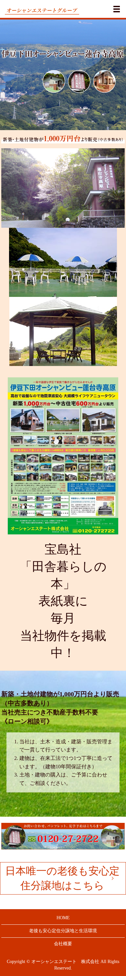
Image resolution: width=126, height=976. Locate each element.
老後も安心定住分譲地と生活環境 (63, 930)
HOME (63, 917)
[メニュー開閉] (116, 9)
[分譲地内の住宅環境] (63, 455)
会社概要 (63, 943)
